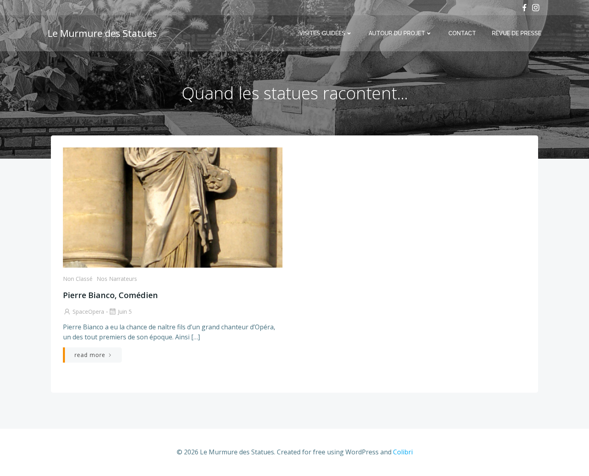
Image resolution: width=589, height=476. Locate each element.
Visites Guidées (322, 33)
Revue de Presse (516, 33)
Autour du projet (397, 33)
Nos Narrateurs (117, 278)
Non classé (78, 278)
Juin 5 (125, 311)
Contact (462, 33)
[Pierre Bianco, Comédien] (172, 206)
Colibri (403, 452)
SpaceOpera (88, 311)
